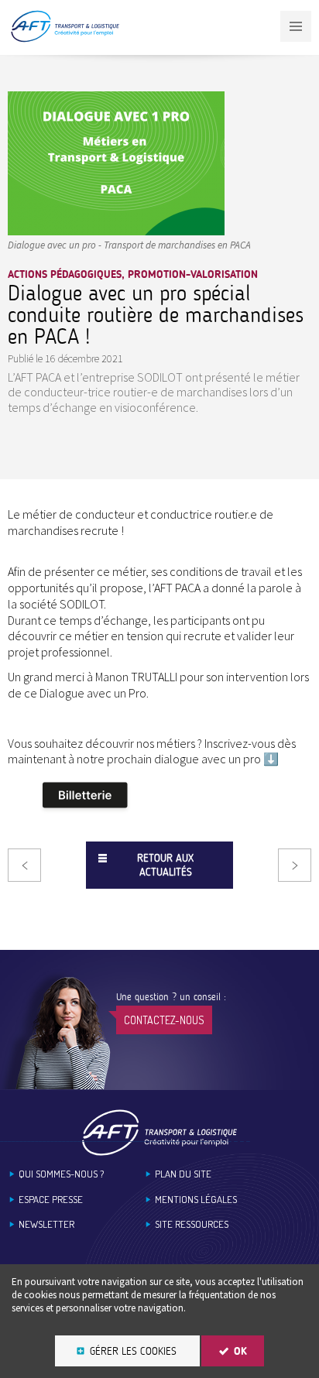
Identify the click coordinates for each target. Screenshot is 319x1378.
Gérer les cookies (133, 1351)
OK (240, 1351)
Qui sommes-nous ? (61, 1174)
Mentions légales (196, 1199)
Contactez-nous (164, 1020)
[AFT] (65, 39)
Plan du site (183, 1174)
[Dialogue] (116, 230)
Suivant (294, 865)
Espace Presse (51, 1199)
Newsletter (46, 1224)
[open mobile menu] (295, 26)
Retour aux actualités (165, 865)
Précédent (24, 865)
